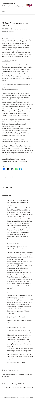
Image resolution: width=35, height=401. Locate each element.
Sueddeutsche (8, 84)
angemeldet (11, 374)
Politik (15, 177)
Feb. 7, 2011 (10, 205)
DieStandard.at (6, 61)
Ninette (9, 244)
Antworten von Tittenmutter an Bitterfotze (18, 388)
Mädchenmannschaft (8, 3)
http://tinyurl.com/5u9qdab (16, 317)
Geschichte (14, 29)
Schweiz (22, 177)
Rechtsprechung (23, 29)
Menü (3, 11)
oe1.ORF (17, 119)
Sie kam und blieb (12, 328)
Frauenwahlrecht (7, 177)
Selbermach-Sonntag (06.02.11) (14, 384)
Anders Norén (29, 397)
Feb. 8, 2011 (16, 243)
